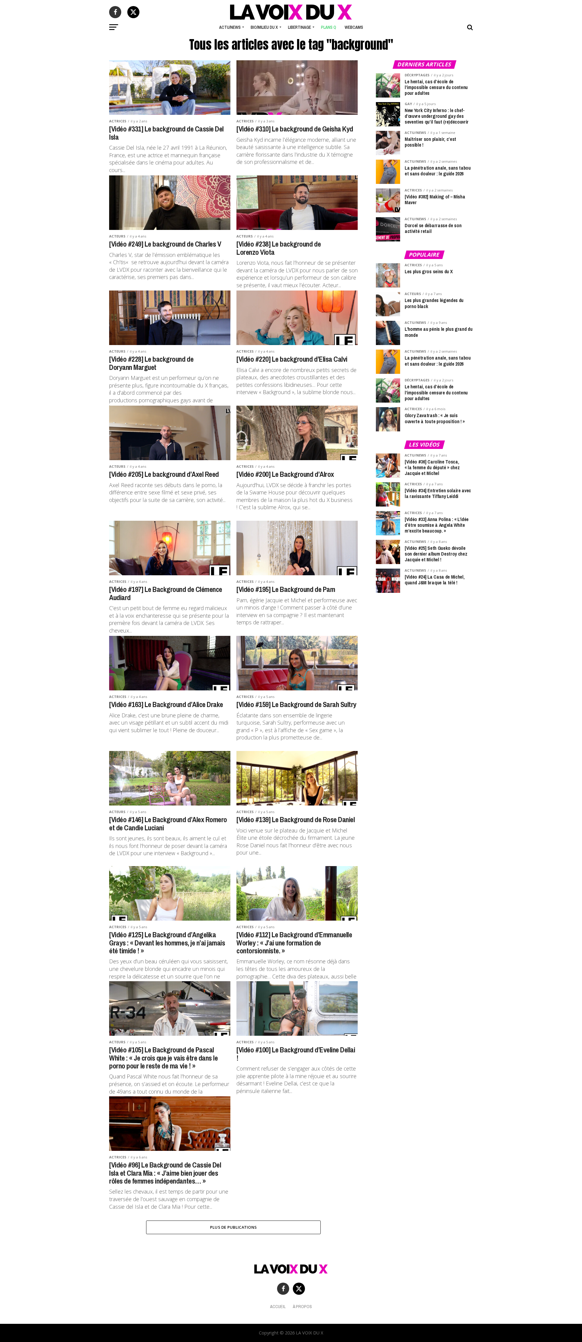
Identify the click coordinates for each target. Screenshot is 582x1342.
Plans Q (328, 27)
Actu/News (230, 27)
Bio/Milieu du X (264, 27)
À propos (302, 1306)
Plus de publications (233, 1227)
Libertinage (299, 27)
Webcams (354, 27)
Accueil (278, 1306)
